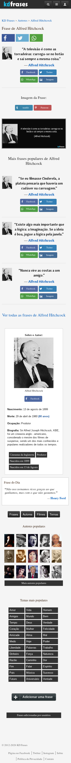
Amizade (14, 635)
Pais (12, 672)
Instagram (48, 753)
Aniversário (32, 678)
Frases (13, 514)
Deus (29, 622)
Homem (47, 610)
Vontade (47, 678)
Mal (45, 635)
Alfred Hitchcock (41, 65)
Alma (29, 635)
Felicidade (49, 628)
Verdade (47, 622)
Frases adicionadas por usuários (33, 715)
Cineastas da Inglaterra (22, 454)
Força (29, 653)
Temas (54, 514)
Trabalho (48, 647)
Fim (11, 666)
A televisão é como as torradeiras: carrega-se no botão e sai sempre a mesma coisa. (39, 54)
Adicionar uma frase (37, 697)
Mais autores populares (33, 583)
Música (30, 672)
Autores (27, 514)
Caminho (31, 660)
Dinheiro (14, 653)
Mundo (30, 616)
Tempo (13, 622)
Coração (14, 628)
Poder (46, 641)
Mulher (30, 628)
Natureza (48, 653)
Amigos (13, 616)
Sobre (60, 753)
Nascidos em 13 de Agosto (24, 467)
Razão (13, 660)
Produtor (41, 454)
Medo (12, 641)
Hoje (28, 641)
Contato (49, 759)
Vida (28, 610)
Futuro (13, 678)
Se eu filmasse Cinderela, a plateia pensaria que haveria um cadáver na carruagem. (39, 183)
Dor (45, 660)
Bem (45, 616)
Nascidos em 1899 (19, 460)
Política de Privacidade (30, 759)
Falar (29, 666)
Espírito (47, 666)
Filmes (41, 514)
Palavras (31, 647)
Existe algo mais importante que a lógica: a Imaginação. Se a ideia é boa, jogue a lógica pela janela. (39, 229)
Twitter (36, 753)
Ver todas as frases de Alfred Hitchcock (33, 315)
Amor (12, 610)
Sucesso (48, 672)
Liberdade (15, 647)
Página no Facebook (19, 753)
